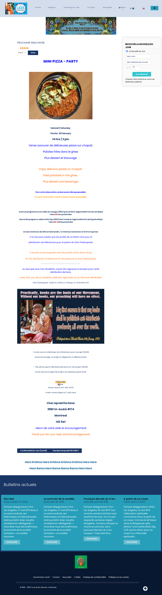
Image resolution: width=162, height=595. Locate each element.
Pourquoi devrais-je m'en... (100, 499)
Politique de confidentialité (94, 577)
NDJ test (9, 499)
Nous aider (67, 577)
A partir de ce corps (136, 499)
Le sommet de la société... (59, 499)
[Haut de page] (145, 590)
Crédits (77, 577)
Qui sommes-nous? (41, 577)
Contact (56, 577)
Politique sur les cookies (119, 577)
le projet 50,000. (82, 352)
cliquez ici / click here (67, 392)
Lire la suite (12, 542)
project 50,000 (81, 367)
